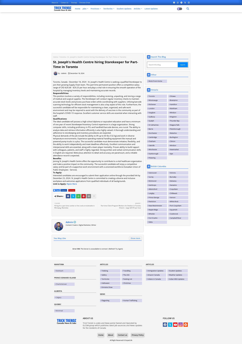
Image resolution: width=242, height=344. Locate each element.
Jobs (84, 8)
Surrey (151, 177)
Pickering (152, 158)
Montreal (59, 310)
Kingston (173, 117)
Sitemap (74, 3)
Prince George (154, 197)
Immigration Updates (155, 271)
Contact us (65, 3)
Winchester (153, 149)
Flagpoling (105, 300)
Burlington (174, 137)
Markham (173, 108)
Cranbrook (174, 214)
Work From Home (155, 81)
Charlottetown (61, 284)
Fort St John (153, 218)
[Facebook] (68, 196)
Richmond (152, 181)
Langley (151, 193)
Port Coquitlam (175, 205)
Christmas (127, 283)
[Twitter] (73, 196)
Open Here (72, 184)
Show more (135, 238)
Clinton (172, 141)
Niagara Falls (174, 125)
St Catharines (154, 125)
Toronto (62, 57)
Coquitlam (174, 189)
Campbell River (175, 218)
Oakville (152, 145)
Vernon (172, 197)
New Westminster (155, 205)
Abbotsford (153, 189)
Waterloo (173, 133)
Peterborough (175, 129)
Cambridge (153, 137)
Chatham (152, 141)
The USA (126, 275)
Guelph (151, 121)
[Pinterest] (83, 196)
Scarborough (153, 153)
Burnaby (173, 177)
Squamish (173, 210)
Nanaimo (173, 185)
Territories (107, 8)
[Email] (88, 196)
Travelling (126, 271)
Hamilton (173, 104)
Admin (69, 222)
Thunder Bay (174, 121)
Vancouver (153, 173)
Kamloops (152, 185)
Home (77, 8)
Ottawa (172, 96)
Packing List (127, 279)
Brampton (174, 100)
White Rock (174, 201)
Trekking (105, 271)
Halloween (106, 283)
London (152, 108)
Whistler (152, 214)
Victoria (173, 173)
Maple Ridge (153, 210)
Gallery (104, 275)
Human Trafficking (130, 300)
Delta (151, 222)
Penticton (152, 201)
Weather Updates (175, 275)
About (110, 335)
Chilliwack (173, 193)
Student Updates (124, 8)
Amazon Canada (153, 275)
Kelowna (173, 181)
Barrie (151, 129)
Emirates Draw (85, 3)
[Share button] (94, 196)
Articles (137, 8)
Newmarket (174, 149)
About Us (55, 3)
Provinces (95, 8)
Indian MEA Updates (176, 279)
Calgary (58, 297)
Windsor (173, 112)
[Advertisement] (121, 32)
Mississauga (153, 100)
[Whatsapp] (78, 196)
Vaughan (152, 112)
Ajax (171, 153)
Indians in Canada (154, 279)
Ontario (63, 190)
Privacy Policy (138, 335)
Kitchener (152, 104)
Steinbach (59, 271)
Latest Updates (151, 8)
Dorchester (153, 133)
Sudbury (152, 117)
